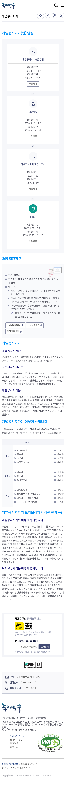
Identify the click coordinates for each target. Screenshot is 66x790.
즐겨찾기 (40, 16)
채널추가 (19, 628)
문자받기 (45, 646)
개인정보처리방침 (10, 764)
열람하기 (33, 84)
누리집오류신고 (17, 736)
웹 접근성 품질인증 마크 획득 (14, 767)
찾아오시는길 (16, 739)
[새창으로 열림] (54, 15)
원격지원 (14, 746)
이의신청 (33, 241)
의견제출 (33, 136)
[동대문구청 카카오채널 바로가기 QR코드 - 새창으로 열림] (28, 626)
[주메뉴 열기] (62, 5)
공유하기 (47, 15)
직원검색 (14, 743)
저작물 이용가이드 (29, 764)
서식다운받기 (13, 331)
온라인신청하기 (14, 325)
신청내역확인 (33, 325)
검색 (55, 7)
